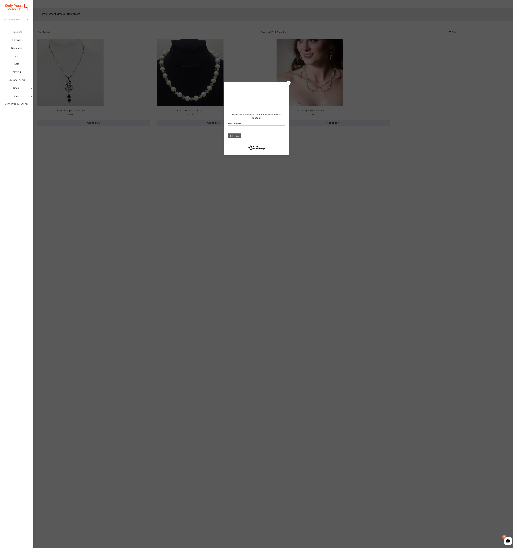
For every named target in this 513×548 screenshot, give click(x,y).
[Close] (289, 83)
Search (28, 19)
